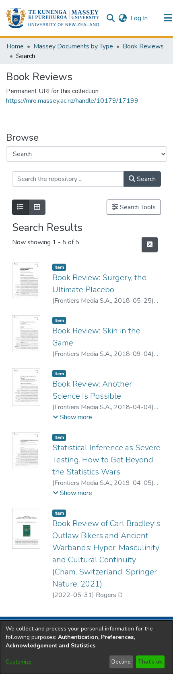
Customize (19, 662)
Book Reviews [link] (143, 46)
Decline (121, 662)
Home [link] (15, 46)
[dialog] (86, 647)
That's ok (150, 662)
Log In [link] (139, 18)
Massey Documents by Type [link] (73, 46)
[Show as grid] (37, 207)
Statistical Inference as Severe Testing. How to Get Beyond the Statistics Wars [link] (106, 459)
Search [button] (145, 179)
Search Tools (137, 207)
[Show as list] (20, 207)
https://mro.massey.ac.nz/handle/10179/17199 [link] (72, 100)
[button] (52, 18)
